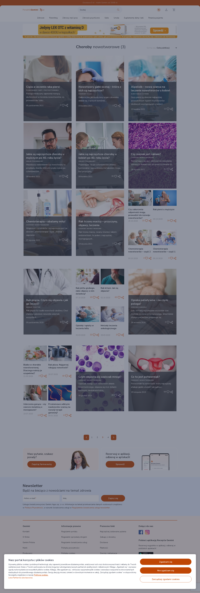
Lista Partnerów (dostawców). (20, 578)
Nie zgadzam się (165, 570)
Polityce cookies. (41, 575)
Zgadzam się (165, 561)
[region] (100, 571)
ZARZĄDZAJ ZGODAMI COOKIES (166, 579)
